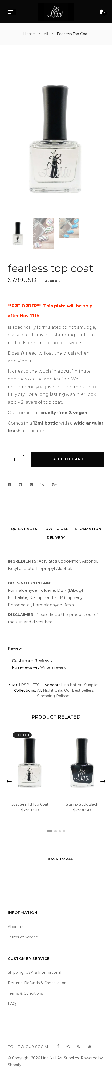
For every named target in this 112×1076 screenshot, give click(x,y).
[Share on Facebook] (11, 485)
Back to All (60, 859)
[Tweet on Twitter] (20, 485)
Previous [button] (15, 139)
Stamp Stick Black (82, 804)
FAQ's (13, 1003)
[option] (56, 139)
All (39, 690)
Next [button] (96, 139)
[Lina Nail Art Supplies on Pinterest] (78, 1046)
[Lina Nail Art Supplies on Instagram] (68, 1046)
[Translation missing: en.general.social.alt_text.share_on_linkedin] (42, 485)
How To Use (56, 529)
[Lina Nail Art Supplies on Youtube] (89, 1046)
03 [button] (60, 831)
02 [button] (55, 831)
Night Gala (52, 690)
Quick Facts (24, 529)
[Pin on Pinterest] (31, 485)
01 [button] (49, 831)
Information (87, 529)
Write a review (53, 667)
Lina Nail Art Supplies (80, 685)
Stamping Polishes (54, 696)
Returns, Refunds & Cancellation (37, 983)
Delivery (56, 537)
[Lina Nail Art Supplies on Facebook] (58, 1046)
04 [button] (64, 831)
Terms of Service (23, 937)
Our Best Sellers (78, 690)
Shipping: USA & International (34, 972)
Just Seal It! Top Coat (29, 804)
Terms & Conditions (25, 993)
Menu (12, 12)
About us (16, 926)
